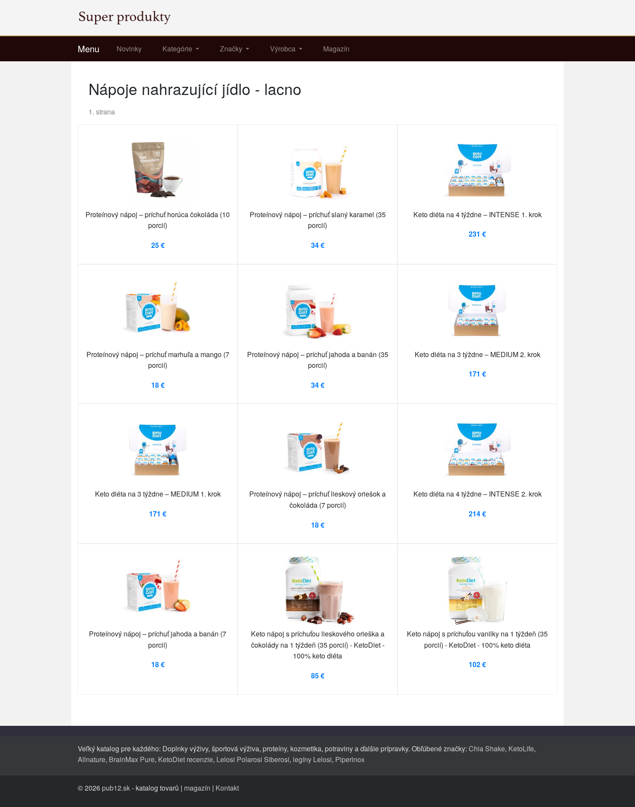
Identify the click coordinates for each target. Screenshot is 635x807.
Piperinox (350, 759)
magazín (197, 788)
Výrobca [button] (283, 49)
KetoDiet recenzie (185, 759)
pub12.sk (116, 788)
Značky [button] (232, 49)
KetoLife (521, 748)
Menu (88, 48)
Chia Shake (487, 748)
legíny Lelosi (312, 759)
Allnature (91, 759)
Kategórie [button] (178, 49)
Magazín (336, 49)
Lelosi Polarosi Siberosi (252, 759)
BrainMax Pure (132, 759)
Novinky (129, 49)
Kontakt (227, 788)
